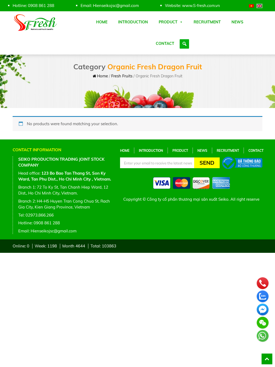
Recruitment (207, 22)
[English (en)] (259, 5)
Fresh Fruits (121, 75)
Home (101, 22)
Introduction (133, 22)
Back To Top (267, 359)
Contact (165, 43)
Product (168, 22)
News (237, 22)
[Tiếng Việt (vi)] (251, 5)
